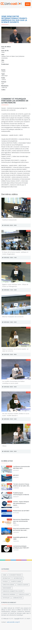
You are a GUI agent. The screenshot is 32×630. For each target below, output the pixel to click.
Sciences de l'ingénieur (9, 594)
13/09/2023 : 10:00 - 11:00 (9, 257)
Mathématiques (18, 578)
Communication (17, 597)
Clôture (4, 446)
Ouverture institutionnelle (9, 220)
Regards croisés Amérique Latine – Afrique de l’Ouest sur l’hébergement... (15, 285)
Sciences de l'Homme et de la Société (13, 591)
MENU (28, 4)
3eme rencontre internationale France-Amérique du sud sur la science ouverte (14, 19)
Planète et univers (16, 581)
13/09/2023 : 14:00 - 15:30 (9, 322)
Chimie (4, 575)
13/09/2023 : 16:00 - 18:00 (9, 354)
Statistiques (6, 597)
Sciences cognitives (22, 584)
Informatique (6, 578)
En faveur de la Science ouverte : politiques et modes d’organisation (15, 253)
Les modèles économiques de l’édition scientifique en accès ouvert (13, 382)
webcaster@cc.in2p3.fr (13, 622)
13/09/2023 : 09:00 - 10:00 (9, 225)
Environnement (7, 588)
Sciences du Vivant (24, 594)
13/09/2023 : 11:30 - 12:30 (9, 290)
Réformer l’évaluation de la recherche (12, 317)
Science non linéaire (8, 584)
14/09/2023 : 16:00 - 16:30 (9, 451)
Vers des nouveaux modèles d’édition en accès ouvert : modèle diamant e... (15, 414)
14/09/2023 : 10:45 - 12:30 (9, 419)
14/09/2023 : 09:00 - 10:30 (9, 387)
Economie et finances (15, 575)
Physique (5, 581)
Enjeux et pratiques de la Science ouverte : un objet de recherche (15, 350)
